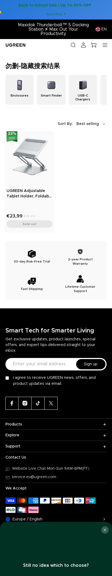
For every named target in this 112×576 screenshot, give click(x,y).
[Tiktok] (38, 403)
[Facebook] (11, 403)
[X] (51, 403)
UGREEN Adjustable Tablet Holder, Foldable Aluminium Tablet (29, 194)
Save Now (54, 14)
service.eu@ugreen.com (34, 477)
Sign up (91, 364)
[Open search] (73, 45)
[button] (82, 124)
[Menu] (105, 45)
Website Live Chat (29, 469)
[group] (19, 90)
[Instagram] (25, 403)
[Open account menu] (83, 45)
